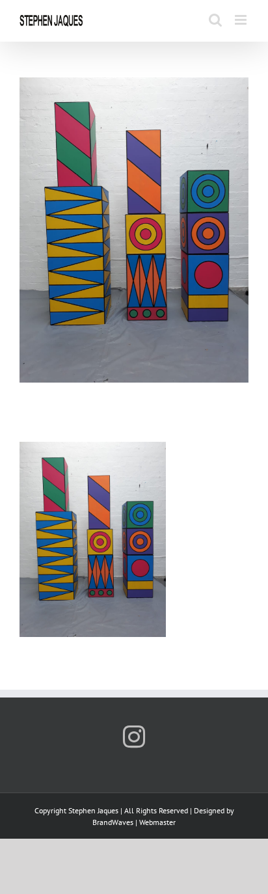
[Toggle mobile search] (215, 20)
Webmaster (157, 822)
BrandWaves (112, 822)
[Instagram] (134, 736)
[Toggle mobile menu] (241, 20)
